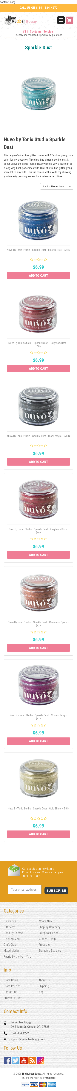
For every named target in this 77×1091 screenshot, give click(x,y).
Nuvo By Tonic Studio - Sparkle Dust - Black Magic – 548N (38, 436)
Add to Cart (38, 275)
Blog (41, 992)
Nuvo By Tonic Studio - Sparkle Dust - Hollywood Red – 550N (38, 344)
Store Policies (12, 986)
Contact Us (10, 992)
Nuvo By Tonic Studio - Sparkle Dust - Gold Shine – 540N (38, 808)
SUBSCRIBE (56, 890)
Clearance (10, 921)
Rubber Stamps (47, 939)
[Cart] (69, 22)
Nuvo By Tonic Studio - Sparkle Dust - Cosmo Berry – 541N (38, 717)
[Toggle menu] (61, 20)
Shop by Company (49, 927)
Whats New (45, 921)
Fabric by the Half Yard (17, 956)
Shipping (43, 986)
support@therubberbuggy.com (27, 1039)
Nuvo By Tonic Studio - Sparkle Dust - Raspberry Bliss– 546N (38, 531)
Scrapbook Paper (49, 933)
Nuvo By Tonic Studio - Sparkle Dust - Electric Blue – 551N (38, 250)
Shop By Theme (13, 933)
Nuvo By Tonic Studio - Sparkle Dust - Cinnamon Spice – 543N (38, 624)
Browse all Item (13, 998)
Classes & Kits (12, 939)
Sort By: (46, 186)
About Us (44, 980)
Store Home (11, 980)
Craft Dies (10, 944)
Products (44, 944)
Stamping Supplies (49, 950)
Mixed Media (11, 950)
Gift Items (10, 927)
